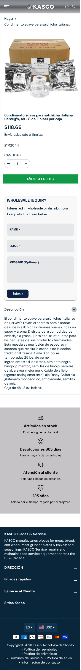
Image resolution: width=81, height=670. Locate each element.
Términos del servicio (26, 658)
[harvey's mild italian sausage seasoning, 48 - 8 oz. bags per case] (40, 68)
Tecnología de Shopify (58, 645)
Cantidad (12, 155)
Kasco (37, 645)
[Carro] (73, 6)
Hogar (8, 18)
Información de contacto (40, 662)
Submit (18, 294)
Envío (8, 134)
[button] (7, 6)
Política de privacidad (40, 654)
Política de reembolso (40, 649)
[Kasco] (40, 7)
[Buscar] (67, 6)
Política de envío (59, 658)
